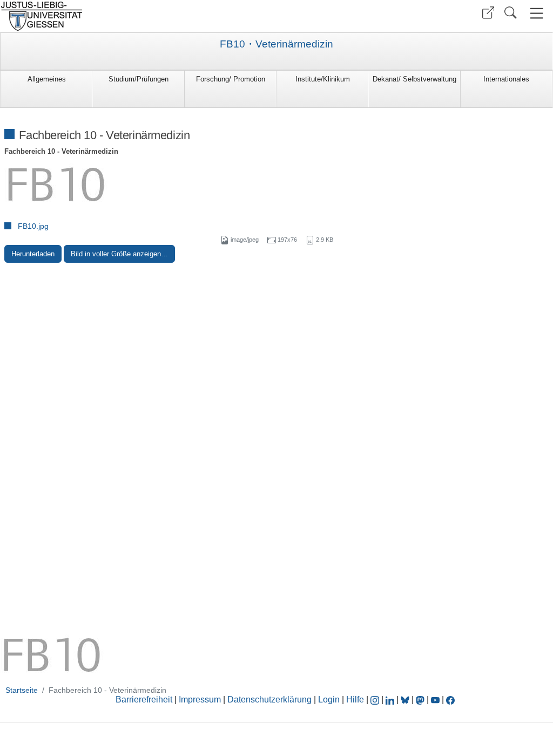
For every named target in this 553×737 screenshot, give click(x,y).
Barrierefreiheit (144, 699)
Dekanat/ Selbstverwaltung (414, 79)
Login (330, 699)
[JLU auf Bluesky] (406, 699)
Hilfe (355, 699)
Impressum (200, 699)
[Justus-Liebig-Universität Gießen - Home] (137, 16)
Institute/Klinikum (322, 79)
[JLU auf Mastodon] (421, 699)
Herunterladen (33, 254)
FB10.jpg (33, 226)
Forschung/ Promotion (230, 79)
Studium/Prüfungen (138, 79)
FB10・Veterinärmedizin (276, 44)
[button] (488, 13)
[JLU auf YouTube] (435, 699)
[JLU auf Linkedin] (391, 699)
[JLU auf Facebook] (450, 699)
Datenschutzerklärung (269, 699)
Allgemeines (47, 79)
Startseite (21, 690)
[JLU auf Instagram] (375, 699)
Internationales (506, 79)
